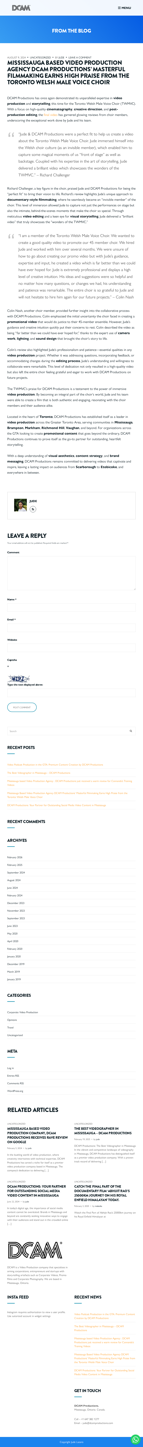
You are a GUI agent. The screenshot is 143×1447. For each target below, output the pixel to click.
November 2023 (16, 910)
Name (11, 599)
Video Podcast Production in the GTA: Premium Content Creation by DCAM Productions (55, 764)
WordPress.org (15, 1091)
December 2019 (15, 964)
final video (51, 114)
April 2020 (12, 941)
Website (12, 639)
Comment (13, 552)
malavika (98, 1206)
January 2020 (14, 956)
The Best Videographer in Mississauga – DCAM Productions (38, 772)
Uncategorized (40, 57)
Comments (15, 1083)
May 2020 (12, 933)
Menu (126, 8)
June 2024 (12, 887)
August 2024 (13, 880)
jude (61, 57)
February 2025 (14, 865)
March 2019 (13, 971)
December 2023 (15, 903)
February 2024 (14, 895)
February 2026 (14, 857)
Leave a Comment (80, 57)
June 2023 (12, 926)
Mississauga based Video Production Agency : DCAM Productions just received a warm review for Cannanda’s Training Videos (104, 1342)
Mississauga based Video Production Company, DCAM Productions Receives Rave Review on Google (37, 1135)
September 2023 (16, 918)
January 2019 (14, 979)
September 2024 (16, 872)
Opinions (12, 1020)
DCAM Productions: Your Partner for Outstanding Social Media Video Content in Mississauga (56, 805)
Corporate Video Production (22, 1012)
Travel (10, 1027)
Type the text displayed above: (25, 684)
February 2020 (14, 948)
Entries (13, 1075)
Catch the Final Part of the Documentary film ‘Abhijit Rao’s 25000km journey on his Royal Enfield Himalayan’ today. (102, 1193)
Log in (10, 1068)
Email (11, 619)
